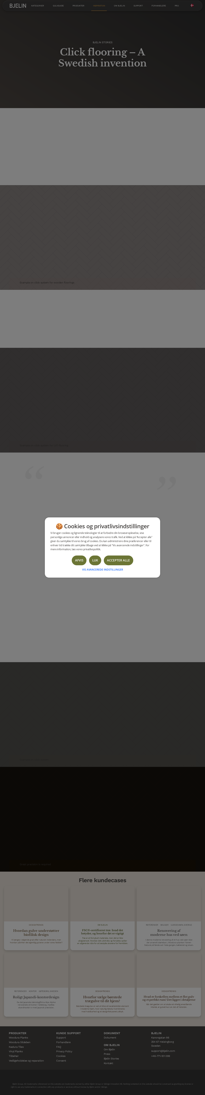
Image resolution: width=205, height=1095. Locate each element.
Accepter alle (118, 560)
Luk (95, 560)
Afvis (79, 560)
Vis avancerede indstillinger (102, 569)
